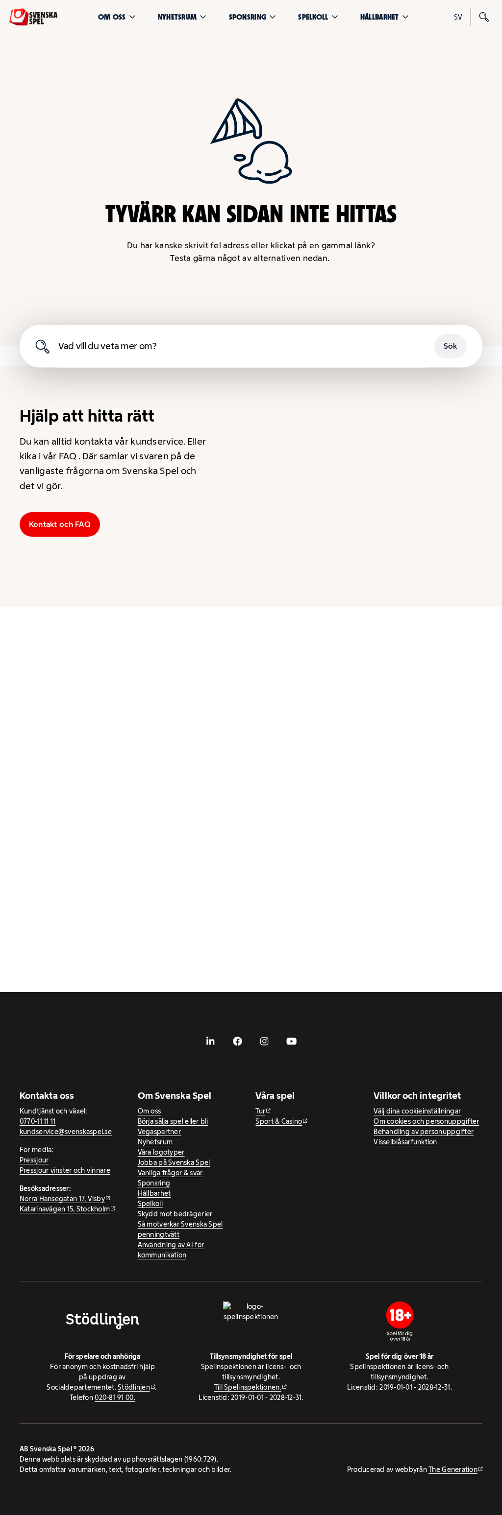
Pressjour (34, 1160)
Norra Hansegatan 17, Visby (62, 1198)
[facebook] (238, 1041)
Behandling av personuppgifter (424, 1131)
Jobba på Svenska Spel (174, 1162)
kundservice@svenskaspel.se (66, 1131)
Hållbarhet (379, 17)
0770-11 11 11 (38, 1121)
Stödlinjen (134, 1387)
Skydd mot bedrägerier (175, 1213)
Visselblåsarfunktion (405, 1141)
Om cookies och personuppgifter (426, 1121)
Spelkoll (313, 17)
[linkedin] (211, 1041)
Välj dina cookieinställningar (417, 1111)
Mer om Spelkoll (208, 928)
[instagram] (264, 1041)
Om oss (112, 17)
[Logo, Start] (33, 17)
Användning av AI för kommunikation (171, 1249)
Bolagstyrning (292, 565)
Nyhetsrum (177, 17)
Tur (260, 1111)
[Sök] (484, 17)
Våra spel (455, 565)
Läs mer (192, 786)
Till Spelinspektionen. (247, 1387)
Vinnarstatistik (378, 565)
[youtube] (291, 1041)
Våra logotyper (161, 1152)
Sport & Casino (278, 1121)
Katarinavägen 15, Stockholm (65, 1209)
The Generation (452, 1469)
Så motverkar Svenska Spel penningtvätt (180, 1229)
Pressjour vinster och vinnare (65, 1170)
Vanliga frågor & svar (170, 1172)
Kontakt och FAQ (60, 524)
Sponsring (247, 17)
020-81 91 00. (115, 1397)
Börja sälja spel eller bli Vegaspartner (173, 1126)
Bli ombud (291, 470)
